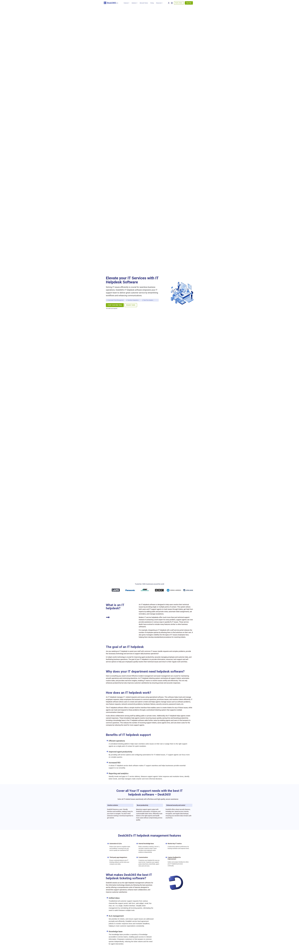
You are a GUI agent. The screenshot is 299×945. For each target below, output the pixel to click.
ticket (146, 702)
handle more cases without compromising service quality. (149, 818)
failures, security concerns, (159, 704)
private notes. (152, 716)
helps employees (126, 699)
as (176, 702)
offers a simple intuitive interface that (137, 708)
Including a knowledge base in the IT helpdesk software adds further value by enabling (136, 720)
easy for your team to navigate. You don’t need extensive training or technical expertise (120, 813)
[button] (126, 3)
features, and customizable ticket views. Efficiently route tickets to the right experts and (149, 813)
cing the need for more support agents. (131, 725)
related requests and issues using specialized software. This (147, 697)
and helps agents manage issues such (161, 702)
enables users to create (158, 708)
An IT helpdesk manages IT (115, 697)
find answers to (137, 699)
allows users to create (126, 702)
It (106, 716)
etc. (182, 704)
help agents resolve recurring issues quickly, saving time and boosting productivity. (159, 718)
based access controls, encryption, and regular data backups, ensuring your (177, 813)
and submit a (139, 702)
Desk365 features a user (114, 809)
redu (116, 725)
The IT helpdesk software (114, 708)
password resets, (175, 704)
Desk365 (168, 809)
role (172, 811)
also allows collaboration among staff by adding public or (127, 716)
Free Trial (188, 3)
